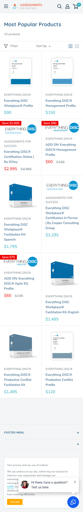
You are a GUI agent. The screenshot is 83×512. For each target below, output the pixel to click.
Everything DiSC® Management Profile (61, 103)
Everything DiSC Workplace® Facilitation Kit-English (62, 307)
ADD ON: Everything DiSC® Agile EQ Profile (19, 283)
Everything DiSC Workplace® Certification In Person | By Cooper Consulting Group (62, 218)
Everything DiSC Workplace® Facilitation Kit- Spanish (16, 232)
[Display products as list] (77, 46)
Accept (14, 502)
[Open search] (59, 6)
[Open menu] (6, 6)
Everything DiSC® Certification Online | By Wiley (19, 157)
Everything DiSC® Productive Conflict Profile (59, 380)
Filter (14, 46)
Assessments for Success (17, 144)
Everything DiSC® (17, 95)
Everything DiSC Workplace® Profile (18, 103)
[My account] (67, 6)
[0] (75, 6)
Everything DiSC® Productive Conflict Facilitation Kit (17, 380)
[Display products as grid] (70, 46)
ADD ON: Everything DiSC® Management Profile (61, 149)
